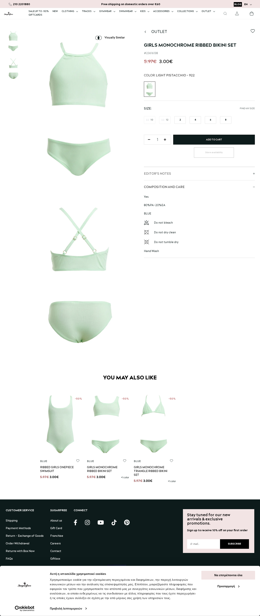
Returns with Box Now (20, 551)
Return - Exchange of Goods (25, 536)
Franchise (56, 536)
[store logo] (8, 13)
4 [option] (195, 120)
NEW (55, 11)
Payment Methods (18, 528)
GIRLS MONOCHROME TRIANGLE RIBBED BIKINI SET (150, 471)
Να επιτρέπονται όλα (228, 575)
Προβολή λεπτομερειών (66, 608)
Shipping (12, 521)
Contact (55, 551)
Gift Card (56, 528)
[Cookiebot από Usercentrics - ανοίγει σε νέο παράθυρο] (24, 608)
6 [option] (210, 120)
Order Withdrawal (17, 544)
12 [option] (167, 120)
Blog (237, 4)
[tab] (199, 173)
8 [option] (226, 120)
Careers (55, 544)
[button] (248, 4)
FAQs (9, 559)
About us (56, 521)
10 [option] (152, 120)
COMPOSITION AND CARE (164, 187)
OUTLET (159, 31)
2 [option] (180, 120)
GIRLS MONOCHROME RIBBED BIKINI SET (102, 469)
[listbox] (199, 120)
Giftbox (55, 559)
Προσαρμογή (226, 586)
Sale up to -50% (39, 11)
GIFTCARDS (35, 15)
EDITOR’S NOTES (157, 174)
